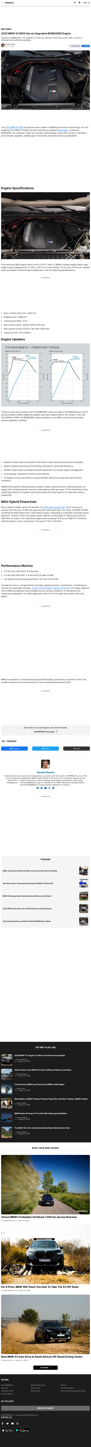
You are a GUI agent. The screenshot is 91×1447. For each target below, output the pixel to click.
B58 (3, 741)
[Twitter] (41, 788)
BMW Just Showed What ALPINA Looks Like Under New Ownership (30, 871)
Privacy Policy (35, 1391)
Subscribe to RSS (7, 1391)
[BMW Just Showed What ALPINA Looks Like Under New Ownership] (83, 867)
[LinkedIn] (53, 788)
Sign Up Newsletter (67, 1388)
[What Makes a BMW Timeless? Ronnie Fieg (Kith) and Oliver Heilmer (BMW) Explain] (6, 1099)
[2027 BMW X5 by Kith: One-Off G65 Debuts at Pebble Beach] (83, 905)
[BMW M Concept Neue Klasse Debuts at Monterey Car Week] (83, 893)
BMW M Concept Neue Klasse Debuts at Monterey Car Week (27, 896)
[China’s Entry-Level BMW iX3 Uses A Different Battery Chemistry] (6, 1070)
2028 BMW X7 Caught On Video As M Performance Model (39, 1055)
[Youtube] (13, 1424)
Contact (63, 1385)
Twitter (46, 748)
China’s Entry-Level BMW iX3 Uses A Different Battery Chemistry (42, 1070)
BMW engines (11, 741)
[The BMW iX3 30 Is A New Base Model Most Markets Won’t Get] (6, 1128)
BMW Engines (6, 29)
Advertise (4, 1388)
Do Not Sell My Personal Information (73, 1391)
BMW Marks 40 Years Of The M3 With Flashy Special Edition (40, 1113)
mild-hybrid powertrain (54, 507)
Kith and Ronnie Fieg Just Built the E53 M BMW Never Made (27, 921)
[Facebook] (37, 788)
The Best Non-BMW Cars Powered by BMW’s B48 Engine (39, 1084)
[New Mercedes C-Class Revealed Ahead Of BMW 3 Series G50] (83, 880)
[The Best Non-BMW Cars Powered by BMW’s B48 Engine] (6, 1084)
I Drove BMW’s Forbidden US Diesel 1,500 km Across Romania (39, 1217)
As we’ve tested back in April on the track (51, 588)
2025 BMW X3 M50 (14, 127)
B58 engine (63, 130)
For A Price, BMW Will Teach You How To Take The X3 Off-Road (39, 1286)
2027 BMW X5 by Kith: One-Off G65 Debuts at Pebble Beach (27, 909)
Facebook (15, 748)
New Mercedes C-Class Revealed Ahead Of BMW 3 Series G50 (28, 883)
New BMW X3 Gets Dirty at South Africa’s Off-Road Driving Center (42, 1356)
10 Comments (85, 46)
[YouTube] (45, 788)
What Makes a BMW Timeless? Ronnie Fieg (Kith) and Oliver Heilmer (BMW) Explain (51, 1099)
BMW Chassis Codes (38, 1385)
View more (44, 1368)
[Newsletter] (80, 3)
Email (77, 748)
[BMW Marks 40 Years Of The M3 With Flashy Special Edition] (6, 1113)
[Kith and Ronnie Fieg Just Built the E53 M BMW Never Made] (83, 918)
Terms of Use (35, 1388)
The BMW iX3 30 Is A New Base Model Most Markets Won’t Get (42, 1128)
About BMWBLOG (7, 1385)
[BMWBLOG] (45, 1417)
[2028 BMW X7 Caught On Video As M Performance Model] (6, 1055)
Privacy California (7, 1394)
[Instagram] (49, 788)
